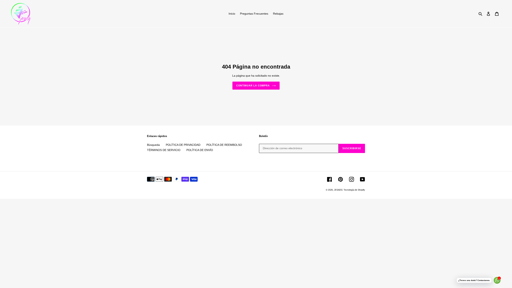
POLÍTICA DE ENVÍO (199, 150)
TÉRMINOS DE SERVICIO (163, 150)
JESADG (338, 190)
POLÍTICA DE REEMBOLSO (224, 144)
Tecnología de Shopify (354, 190)
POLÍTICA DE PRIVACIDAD (183, 144)
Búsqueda (153, 144)
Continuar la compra (253, 85)
